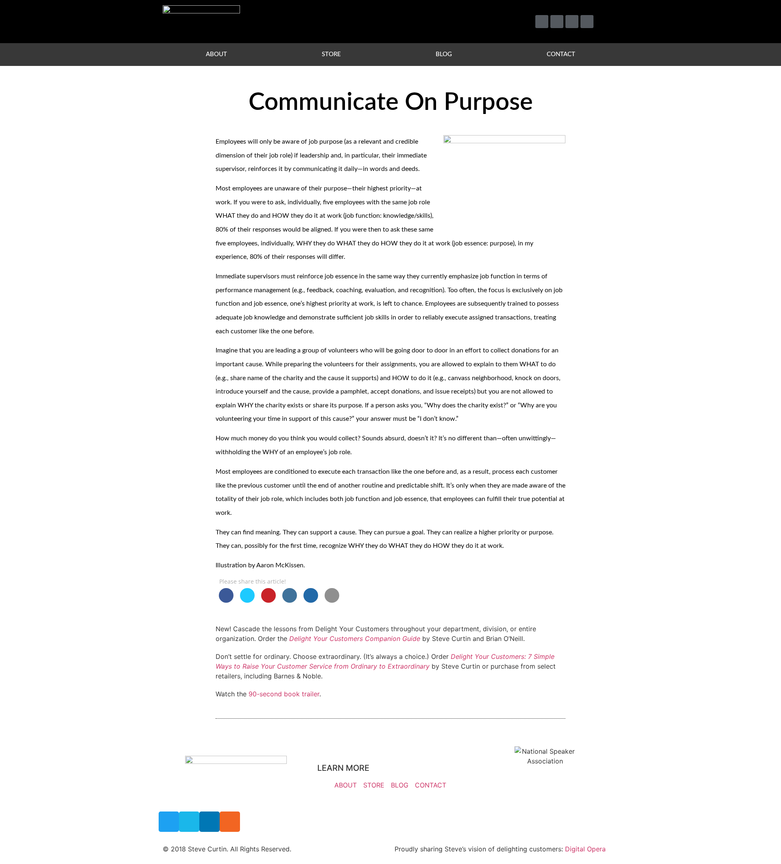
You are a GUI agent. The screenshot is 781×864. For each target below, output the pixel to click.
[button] (608, 21)
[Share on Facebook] (226, 600)
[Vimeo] (556, 21)
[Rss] (586, 21)
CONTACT (561, 54)
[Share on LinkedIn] (289, 600)
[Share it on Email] (332, 600)
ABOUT (216, 54)
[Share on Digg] (310, 600)
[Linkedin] (571, 21)
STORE (331, 54)
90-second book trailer (284, 694)
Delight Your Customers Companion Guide (354, 638)
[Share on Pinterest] (268, 600)
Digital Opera (585, 849)
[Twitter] (541, 21)
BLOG (444, 54)
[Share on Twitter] (247, 600)
